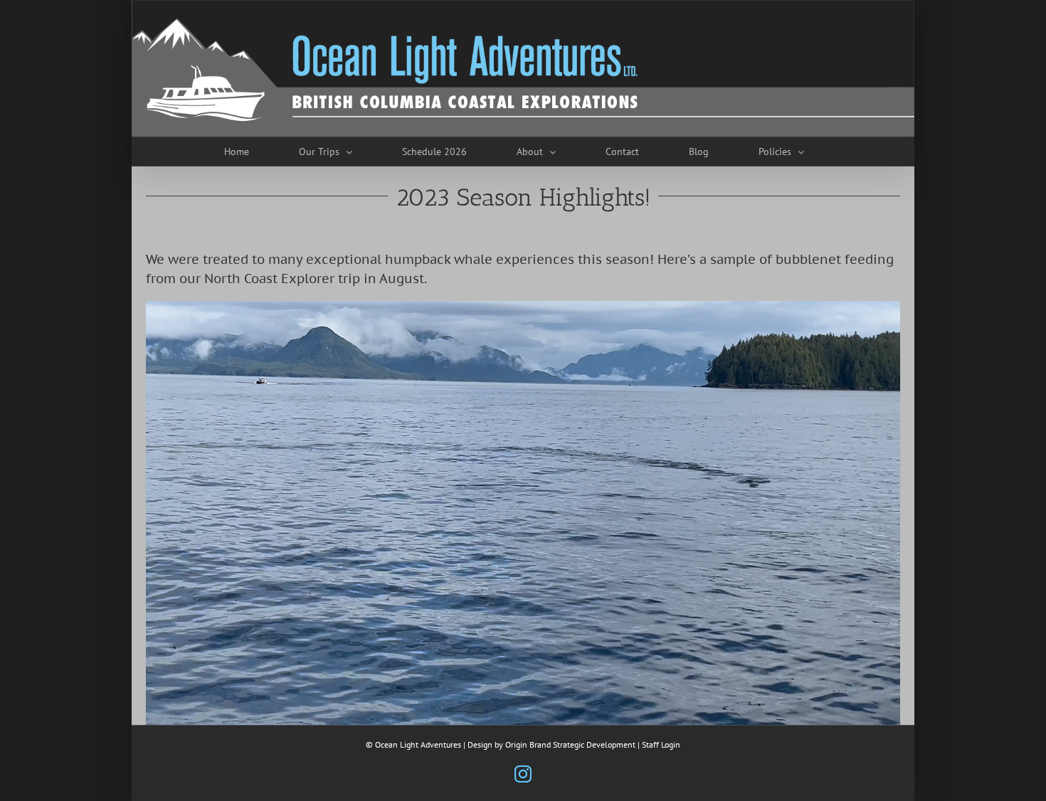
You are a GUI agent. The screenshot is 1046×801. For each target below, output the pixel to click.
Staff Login (661, 744)
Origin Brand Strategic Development (570, 744)
